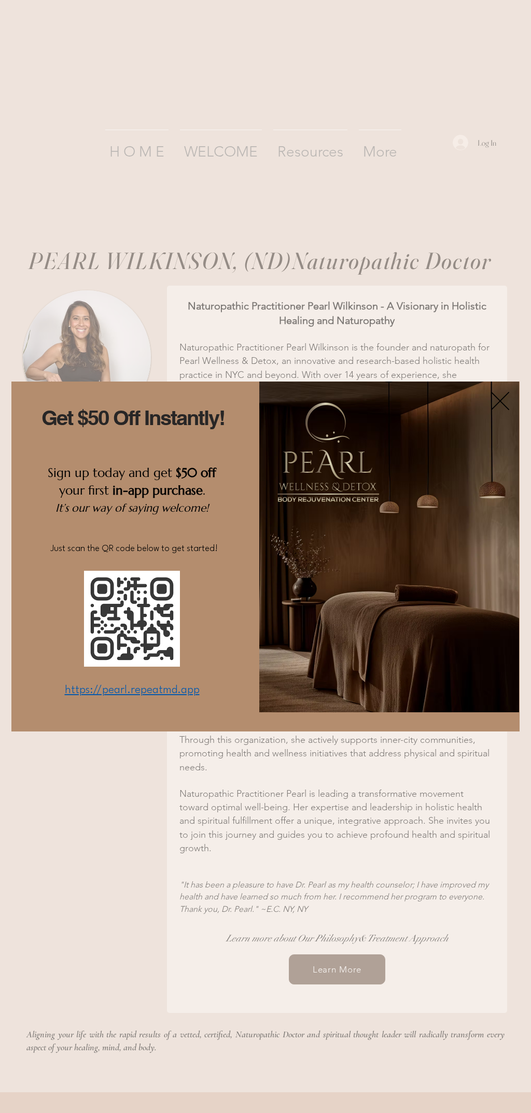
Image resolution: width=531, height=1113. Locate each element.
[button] (500, 401)
